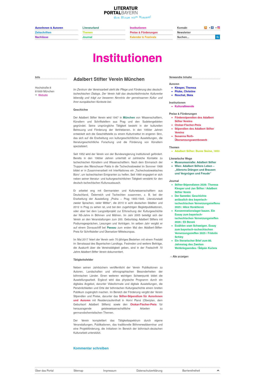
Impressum (109, 370)
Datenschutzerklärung (149, 370)
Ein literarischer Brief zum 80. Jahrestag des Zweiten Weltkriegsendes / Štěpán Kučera (196, 244)
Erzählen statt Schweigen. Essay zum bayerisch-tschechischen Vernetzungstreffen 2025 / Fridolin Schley (196, 231)
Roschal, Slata (184, 95)
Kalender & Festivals (143, 37)
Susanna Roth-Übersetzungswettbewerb (191, 138)
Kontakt (182, 27)
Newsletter (184, 32)
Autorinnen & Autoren (49, 27)
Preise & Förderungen (144, 32)
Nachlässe (41, 37)
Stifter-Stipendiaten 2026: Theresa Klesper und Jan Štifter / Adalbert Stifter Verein (196, 188)
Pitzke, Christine (185, 91)
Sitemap (78, 370)
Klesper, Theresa (185, 87)
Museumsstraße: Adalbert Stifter (195, 162)
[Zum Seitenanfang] (218, 369)
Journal (87, 37)
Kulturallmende (184, 106)
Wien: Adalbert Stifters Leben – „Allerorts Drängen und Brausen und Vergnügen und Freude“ (195, 169)
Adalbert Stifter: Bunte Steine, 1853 (197, 151)
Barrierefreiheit (191, 370)
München (129, 117)
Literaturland (91, 27)
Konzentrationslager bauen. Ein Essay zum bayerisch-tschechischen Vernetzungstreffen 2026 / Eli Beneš (196, 216)
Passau (111, 227)
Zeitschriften (43, 32)
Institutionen (138, 27)
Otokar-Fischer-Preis (143, 304)
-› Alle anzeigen (179, 256)
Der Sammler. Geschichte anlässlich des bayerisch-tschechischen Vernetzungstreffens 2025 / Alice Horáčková (197, 201)
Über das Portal (44, 370)
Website (43, 95)
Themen (88, 32)
